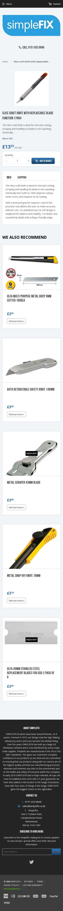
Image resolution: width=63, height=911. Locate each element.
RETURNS (28, 881)
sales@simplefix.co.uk (33, 806)
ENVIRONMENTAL (12, 889)
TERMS (40, 881)
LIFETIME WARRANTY (33, 885)
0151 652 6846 (33, 801)
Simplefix (15, 881)
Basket (57, 3)
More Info (7, 138)
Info (9, 177)
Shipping (21, 177)
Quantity (9, 155)
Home (5, 61)
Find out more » (16, 321)
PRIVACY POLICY (11, 885)
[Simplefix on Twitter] (31, 863)
